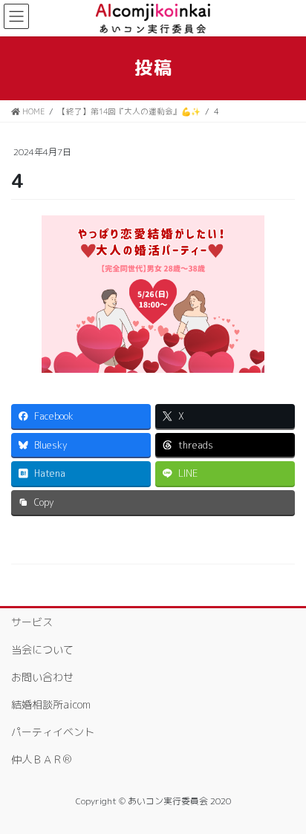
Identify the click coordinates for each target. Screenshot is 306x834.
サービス (32, 622)
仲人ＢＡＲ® (41, 759)
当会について (42, 649)
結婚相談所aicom (51, 704)
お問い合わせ (42, 677)
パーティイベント (52, 732)
